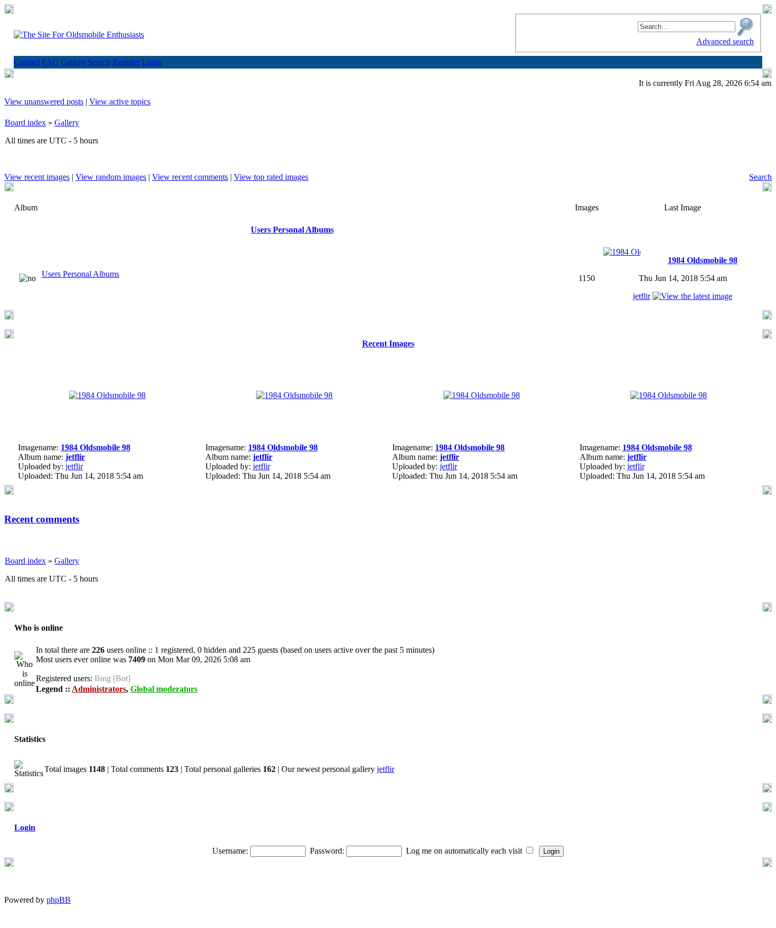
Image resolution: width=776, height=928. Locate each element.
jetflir (641, 296)
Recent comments (41, 519)
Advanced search (725, 41)
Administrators (99, 688)
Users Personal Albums (292, 229)
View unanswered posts (43, 101)
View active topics (119, 101)
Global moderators (163, 688)
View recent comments (190, 176)
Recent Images (388, 343)
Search (760, 176)
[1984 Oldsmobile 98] (621, 251)
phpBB (58, 899)
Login (24, 827)
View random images (110, 176)
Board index (25, 122)
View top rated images (271, 176)
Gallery (66, 122)
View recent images (37, 176)
